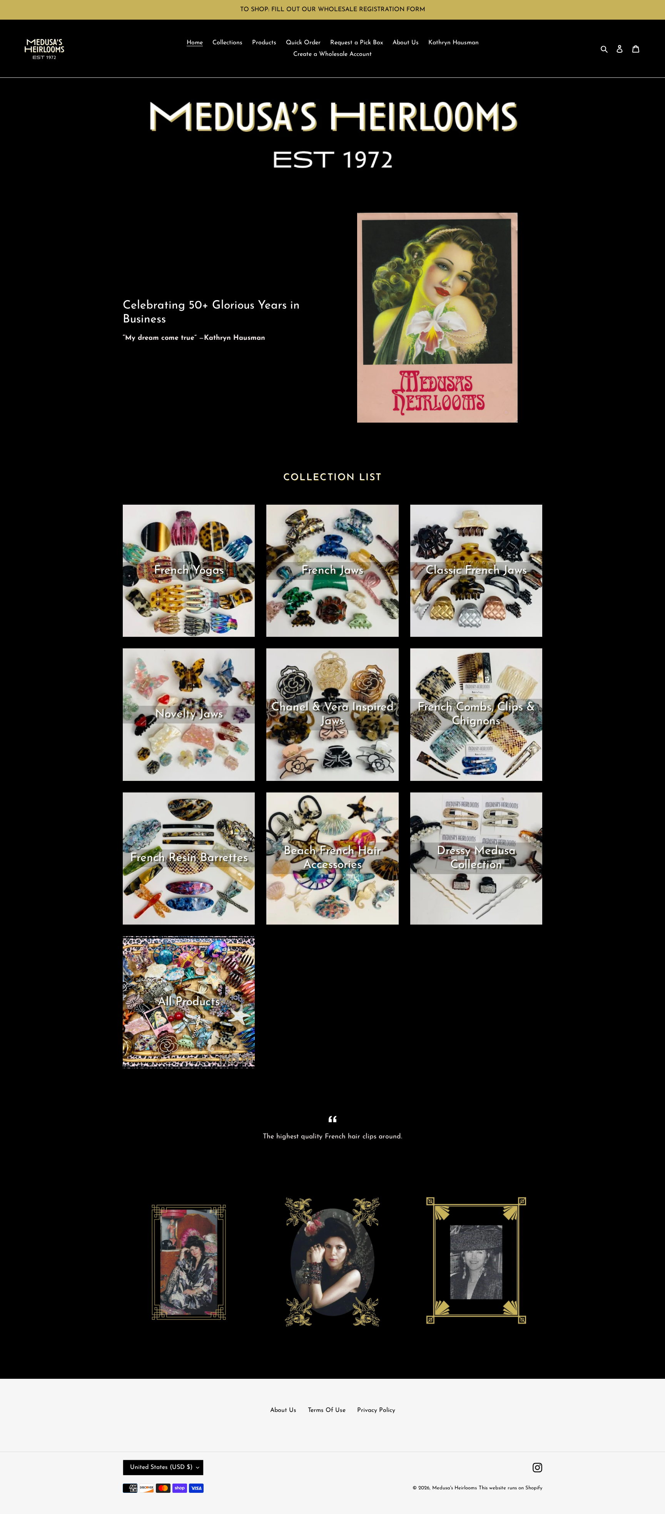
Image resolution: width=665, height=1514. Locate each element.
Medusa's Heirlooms (454, 1488)
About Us (283, 1410)
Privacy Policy (376, 1410)
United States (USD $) (161, 1467)
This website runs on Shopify (510, 1488)
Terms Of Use (327, 1410)
